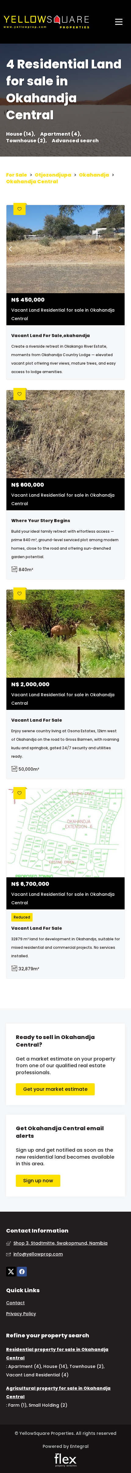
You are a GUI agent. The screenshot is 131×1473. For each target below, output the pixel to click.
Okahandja (94, 175)
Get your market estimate (55, 1089)
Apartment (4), (60, 134)
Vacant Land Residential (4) (37, 1375)
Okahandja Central (32, 181)
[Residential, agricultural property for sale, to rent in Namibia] (46, 22)
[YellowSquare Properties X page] (11, 1272)
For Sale (16, 175)
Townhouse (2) (86, 1366)
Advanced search (75, 140)
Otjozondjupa (53, 175)
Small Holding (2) (48, 1405)
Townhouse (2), (26, 140)
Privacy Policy (21, 1314)
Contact (15, 1303)
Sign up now (38, 1180)
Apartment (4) (24, 1366)
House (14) (55, 1366)
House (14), (20, 134)
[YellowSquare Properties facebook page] (22, 1272)
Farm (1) (17, 1405)
